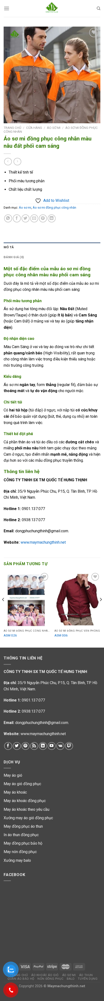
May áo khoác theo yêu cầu (26, 809)
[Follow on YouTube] (52, 746)
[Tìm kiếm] (98, 8)
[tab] (52, 247)
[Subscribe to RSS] (34, 746)
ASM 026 (10, 635)
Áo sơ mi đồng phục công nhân (54, 207)
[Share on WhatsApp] (8, 218)
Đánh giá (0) (14, 257)
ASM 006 (61, 635)
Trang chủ (12, 128)
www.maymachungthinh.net (43, 542)
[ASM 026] (27, 599)
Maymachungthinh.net (66, 986)
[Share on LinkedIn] (52, 218)
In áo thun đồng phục (21, 835)
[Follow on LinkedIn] (43, 746)
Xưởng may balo (17, 860)
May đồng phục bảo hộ (23, 843)
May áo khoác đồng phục (25, 800)
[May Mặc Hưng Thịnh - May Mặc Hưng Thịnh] (52, 8)
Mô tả (9, 247)
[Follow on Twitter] (17, 746)
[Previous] (3, 609)
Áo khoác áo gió (45, 975)
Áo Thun (86, 975)
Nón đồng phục (50, 978)
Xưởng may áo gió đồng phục (28, 818)
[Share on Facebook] (17, 218)
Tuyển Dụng (87, 978)
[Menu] (6, 8)
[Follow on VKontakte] (60, 746)
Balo (71, 978)
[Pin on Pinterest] (43, 218)
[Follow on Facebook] (8, 746)
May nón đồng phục (20, 851)
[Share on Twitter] (26, 218)
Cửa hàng (34, 128)
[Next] (100, 609)
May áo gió (13, 775)
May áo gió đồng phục (22, 784)
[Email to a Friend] (34, 218)
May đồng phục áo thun (23, 826)
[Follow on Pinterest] (26, 746)
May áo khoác (15, 792)
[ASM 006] (77, 599)
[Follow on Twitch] (69, 746)
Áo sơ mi (53, 128)
